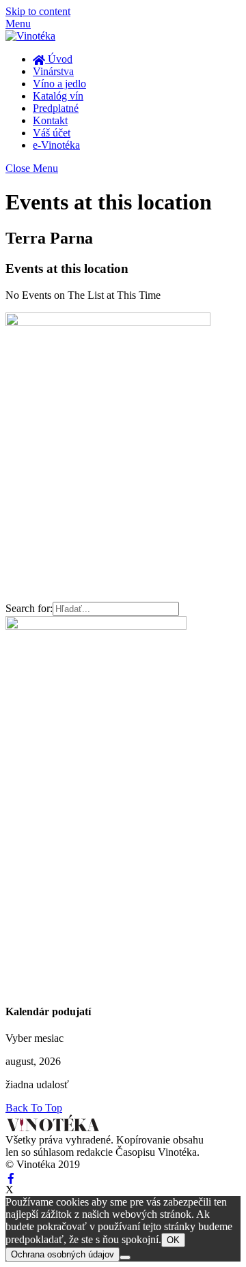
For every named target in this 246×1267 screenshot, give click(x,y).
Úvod (58, 59)
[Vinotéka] (30, 36)
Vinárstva (53, 71)
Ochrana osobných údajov (62, 1254)
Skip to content (37, 11)
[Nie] (125, 1257)
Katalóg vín (58, 96)
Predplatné (56, 108)
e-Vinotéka (56, 145)
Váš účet (51, 133)
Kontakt (50, 120)
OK (173, 1240)
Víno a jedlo (59, 83)
